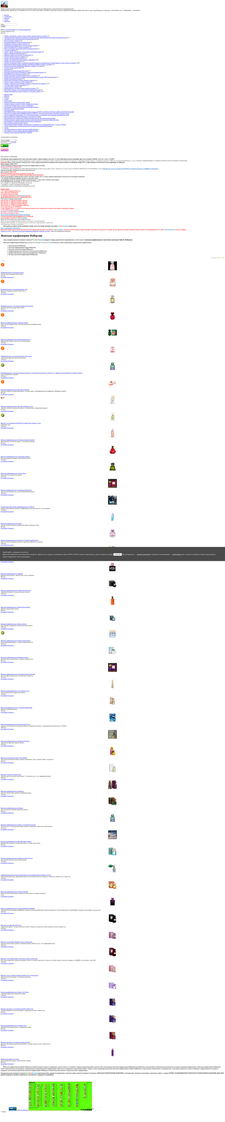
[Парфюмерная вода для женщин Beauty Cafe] (112, 286)
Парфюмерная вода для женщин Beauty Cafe (14, 289)
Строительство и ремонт (11, 86)
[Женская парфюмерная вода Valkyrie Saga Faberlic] (112, 638)
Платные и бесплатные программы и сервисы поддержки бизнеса (24, 72)
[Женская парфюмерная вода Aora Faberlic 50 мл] (112, 688)
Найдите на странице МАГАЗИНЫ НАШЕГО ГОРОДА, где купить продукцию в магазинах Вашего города (36, 113)
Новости (6, 18)
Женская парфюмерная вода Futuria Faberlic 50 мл (15, 724)
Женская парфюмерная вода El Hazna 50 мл (14, 1025)
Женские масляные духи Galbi (10, 1059)
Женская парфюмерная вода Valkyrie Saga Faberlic (15, 640)
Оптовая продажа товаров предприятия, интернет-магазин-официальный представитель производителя (35, 37)
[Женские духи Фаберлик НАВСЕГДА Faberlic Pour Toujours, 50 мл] (112, 420)
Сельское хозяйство (10, 50)
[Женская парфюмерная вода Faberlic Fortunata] (112, 889)
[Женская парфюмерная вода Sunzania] (112, 805)
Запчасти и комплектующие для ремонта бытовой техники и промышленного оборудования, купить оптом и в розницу (40, 63)
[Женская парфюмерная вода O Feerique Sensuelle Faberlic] (112, 437)
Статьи (6, 20)
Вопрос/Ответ (8, 94)
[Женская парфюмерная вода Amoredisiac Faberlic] (112, 454)
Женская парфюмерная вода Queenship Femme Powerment (18, 674)
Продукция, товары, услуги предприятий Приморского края (22, 90)
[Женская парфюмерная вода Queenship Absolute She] (112, 487)
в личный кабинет (10, 29)
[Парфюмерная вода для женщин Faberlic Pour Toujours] (112, 303)
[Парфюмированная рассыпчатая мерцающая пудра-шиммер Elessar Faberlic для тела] (112, 872)
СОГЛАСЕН (118, 554)
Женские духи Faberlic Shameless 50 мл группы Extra (16, 942)
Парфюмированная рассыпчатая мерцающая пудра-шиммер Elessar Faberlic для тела (26, 875)
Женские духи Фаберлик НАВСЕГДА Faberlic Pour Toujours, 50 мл (21, 423)
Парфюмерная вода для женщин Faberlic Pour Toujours (17, 306)
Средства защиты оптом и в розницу (15, 85)
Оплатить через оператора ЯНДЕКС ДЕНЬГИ (18, 132)
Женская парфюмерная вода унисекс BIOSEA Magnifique (18, 908)
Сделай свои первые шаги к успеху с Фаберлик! (18, 105)
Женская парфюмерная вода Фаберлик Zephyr (14, 657)
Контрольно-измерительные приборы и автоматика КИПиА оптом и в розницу (28, 64)
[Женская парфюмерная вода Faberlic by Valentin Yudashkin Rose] (112, 537)
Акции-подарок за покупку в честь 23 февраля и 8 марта (21, 104)
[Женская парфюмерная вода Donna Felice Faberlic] (112, 604)
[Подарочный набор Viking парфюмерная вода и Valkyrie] (112, 504)
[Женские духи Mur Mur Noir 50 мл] (112, 922)
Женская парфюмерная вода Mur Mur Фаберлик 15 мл (17, 406)
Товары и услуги (6, 231)
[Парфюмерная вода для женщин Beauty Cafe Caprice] (112, 353)
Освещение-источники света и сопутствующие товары (20, 45)
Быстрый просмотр (112, 272)
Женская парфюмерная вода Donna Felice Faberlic (15, 607)
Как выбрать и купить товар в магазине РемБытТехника (21, 131)
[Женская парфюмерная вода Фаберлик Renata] (112, 320)
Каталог (6, 15)
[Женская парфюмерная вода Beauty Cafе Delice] (112, 989)
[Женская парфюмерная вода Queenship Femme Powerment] (112, 671)
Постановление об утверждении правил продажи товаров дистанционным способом (29, 118)
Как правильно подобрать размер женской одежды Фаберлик (22, 121)
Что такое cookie (9, 110)
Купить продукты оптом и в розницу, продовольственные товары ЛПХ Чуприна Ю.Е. (30, 77)
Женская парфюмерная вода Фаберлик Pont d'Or (15, 741)
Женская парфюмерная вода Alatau (11, 523)
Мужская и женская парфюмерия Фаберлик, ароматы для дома (23, 66)
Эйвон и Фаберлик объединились (14, 53)
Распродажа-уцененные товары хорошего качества (19, 80)
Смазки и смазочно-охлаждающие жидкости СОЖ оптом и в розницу (25, 83)
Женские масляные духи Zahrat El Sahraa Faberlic (15, 1042)
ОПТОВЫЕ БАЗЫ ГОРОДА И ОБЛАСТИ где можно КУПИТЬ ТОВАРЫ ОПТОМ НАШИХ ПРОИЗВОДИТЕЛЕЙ (39, 112)
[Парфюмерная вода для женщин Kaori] (112, 269)
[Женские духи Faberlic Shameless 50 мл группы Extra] (112, 939)
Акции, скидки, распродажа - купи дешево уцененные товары (23, 52)
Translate (13, 142)
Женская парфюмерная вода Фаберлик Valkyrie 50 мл (17, 858)
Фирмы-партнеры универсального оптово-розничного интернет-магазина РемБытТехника (31, 120)
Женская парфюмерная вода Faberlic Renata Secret (15, 339)
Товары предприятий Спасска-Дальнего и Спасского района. (22, 91)
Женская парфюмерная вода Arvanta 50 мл (13, 473)
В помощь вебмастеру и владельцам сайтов (17, 42)
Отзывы (6, 97)
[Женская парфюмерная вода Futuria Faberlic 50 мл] (112, 721)
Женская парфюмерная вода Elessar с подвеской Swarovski (18, 825)
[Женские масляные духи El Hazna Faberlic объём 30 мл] (112, 1006)
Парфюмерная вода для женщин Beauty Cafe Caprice (16, 356)
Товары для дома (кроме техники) (14, 58)
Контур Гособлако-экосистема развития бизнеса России (21, 48)
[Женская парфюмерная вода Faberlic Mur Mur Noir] (112, 587)
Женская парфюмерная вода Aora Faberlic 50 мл (15, 691)
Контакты (7, 21)
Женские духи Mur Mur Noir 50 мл (11, 925)
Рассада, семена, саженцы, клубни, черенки (17, 82)
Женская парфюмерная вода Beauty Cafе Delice (15, 992)
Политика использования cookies (14, 108)
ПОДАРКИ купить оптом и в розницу (15, 74)
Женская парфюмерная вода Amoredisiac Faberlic (15, 456)
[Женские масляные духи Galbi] (112, 1056)
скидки (6, 128)
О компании (8, 16)
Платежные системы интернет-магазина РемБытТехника (21, 107)
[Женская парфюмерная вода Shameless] (112, 788)
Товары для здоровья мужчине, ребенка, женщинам (19, 60)
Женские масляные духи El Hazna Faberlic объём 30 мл (17, 1009)
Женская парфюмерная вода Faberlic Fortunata (14, 891)
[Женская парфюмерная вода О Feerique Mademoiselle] (112, 705)
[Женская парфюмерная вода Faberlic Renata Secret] (112, 336)
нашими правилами (143, 554)
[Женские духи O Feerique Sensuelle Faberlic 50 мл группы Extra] (112, 972)
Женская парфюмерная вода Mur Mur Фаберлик (15, 389)
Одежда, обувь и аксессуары (12, 67)
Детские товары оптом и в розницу (14, 56)
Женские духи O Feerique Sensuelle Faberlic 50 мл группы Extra (19, 975)
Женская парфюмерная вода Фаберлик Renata (14, 323)
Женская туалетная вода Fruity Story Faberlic (14, 758)
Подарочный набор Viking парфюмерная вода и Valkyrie (17, 507)
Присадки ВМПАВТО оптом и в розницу (16, 47)
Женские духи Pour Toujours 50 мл (11, 774)
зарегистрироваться (25, 29)
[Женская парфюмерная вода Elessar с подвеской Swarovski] (112, 822)
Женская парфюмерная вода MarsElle (12, 574)
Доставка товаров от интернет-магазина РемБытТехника (21, 129)
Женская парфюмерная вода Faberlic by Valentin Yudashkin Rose (19, 540)
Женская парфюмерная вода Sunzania (12, 808)
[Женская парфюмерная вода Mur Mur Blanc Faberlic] (112, 838)
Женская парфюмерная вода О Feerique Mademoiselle (16, 707)
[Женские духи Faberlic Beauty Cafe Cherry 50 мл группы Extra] (112, 956)
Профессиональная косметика (13, 79)
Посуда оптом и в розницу (12, 40)
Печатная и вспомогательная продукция (16, 71)
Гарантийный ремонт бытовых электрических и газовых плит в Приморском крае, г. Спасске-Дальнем (35, 124)
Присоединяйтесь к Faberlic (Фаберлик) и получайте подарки (22, 116)
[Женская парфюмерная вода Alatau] (112, 520)
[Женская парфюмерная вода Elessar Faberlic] (112, 621)
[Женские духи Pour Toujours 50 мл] (112, 772)
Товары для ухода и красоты (12, 61)
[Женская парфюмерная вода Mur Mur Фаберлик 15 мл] (112, 403)
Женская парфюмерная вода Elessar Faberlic (14, 624)
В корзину (11, 277)
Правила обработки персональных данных (17, 102)
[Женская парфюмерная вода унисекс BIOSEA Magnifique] (112, 905)
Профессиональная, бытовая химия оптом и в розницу (20, 75)
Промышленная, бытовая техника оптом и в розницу (20, 88)
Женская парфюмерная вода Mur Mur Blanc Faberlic (16, 841)
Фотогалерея (8, 101)
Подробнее (4, 277)
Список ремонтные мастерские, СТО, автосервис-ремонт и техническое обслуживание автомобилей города (36, 115)
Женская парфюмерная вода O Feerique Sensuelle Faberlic (18, 440)
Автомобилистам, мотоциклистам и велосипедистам (20, 39)
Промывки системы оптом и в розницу (16, 44)
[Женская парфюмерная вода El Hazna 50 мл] (112, 1023)
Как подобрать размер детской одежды (15, 123)
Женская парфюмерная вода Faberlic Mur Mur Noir (16, 590)
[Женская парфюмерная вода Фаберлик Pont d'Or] (112, 738)
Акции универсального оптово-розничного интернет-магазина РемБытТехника (28, 126)
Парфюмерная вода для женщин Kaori (12, 272)
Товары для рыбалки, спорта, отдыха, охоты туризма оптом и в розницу (25, 36)
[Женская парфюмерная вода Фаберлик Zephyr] (112, 654)
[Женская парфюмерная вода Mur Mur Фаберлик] (112, 387)
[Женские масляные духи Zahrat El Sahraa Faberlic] (112, 1039)
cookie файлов (177, 554)
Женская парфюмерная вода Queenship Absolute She (16, 490)
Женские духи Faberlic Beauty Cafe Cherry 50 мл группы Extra (19, 958)
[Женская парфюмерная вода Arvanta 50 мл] (112, 470)
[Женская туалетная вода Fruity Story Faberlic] (112, 755)
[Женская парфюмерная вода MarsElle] (112, 571)
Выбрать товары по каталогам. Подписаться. (17, 55)
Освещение (7, 69)
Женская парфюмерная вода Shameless (12, 791)
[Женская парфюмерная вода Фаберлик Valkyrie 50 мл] (112, 855)
